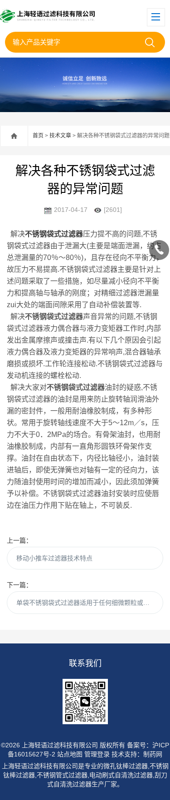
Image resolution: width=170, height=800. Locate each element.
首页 (38, 136)
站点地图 (70, 754)
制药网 (152, 754)
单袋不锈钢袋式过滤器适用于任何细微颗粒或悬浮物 (89, 602)
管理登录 (97, 754)
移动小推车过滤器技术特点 (54, 558)
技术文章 (60, 136)
